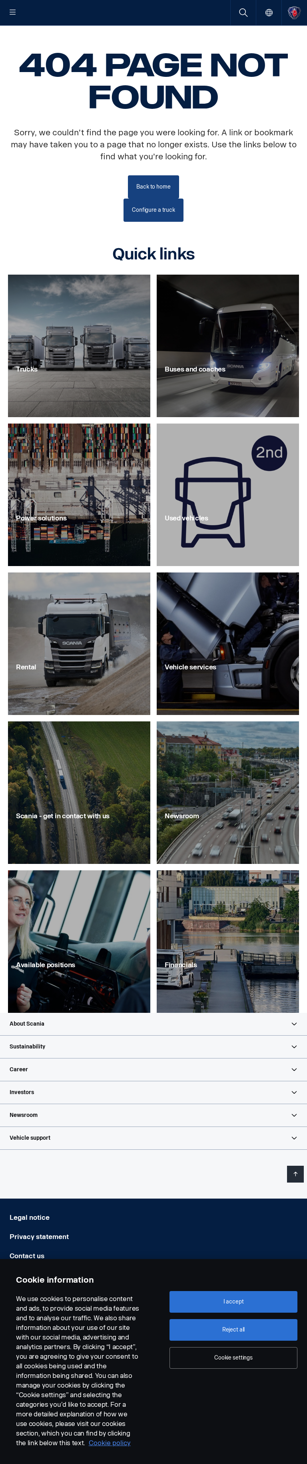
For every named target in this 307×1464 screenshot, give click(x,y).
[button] (153, 1024)
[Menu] (12, 12)
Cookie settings (233, 1357)
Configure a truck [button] (153, 210)
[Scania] (294, 12)
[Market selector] (268, 12)
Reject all (233, 1329)
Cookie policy (110, 1443)
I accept (233, 1301)
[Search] (243, 12)
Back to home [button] (153, 186)
